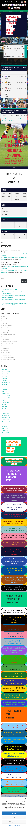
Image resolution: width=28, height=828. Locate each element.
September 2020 (6, 400)
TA (25, 73)
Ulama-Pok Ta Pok (7, 352)
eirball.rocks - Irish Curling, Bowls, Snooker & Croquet (14, 726)
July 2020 (4, 404)
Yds (16, 223)
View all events (23, 125)
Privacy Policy (17, 825)
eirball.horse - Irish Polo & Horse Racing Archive (14, 748)
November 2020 (6, 398)
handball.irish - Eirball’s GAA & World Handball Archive (14, 668)
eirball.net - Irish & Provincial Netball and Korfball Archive (14, 536)
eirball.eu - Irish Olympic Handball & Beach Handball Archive (14, 561)
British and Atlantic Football (9, 359)
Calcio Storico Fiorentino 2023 (9, 289)
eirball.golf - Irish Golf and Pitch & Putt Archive (14, 642)
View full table (23, 99)
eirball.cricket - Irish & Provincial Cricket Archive (14, 635)
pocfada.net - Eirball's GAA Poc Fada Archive (14, 689)
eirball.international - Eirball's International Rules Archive (14, 696)
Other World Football (8, 343)
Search (2, 278)
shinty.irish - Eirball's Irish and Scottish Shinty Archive (14, 682)
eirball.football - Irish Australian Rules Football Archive (14, 551)
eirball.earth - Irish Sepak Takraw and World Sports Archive (14, 580)
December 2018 (6, 435)
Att (13, 223)
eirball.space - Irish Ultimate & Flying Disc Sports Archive (14, 588)
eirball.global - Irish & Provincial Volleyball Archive (14, 529)
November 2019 (6, 417)
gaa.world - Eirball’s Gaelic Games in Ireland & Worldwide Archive (14, 659)
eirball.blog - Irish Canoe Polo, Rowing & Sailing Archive (14, 741)
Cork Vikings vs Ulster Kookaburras (11, 120)
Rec (19, 223)
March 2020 (5, 411)
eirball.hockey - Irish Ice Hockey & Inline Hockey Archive (14, 507)
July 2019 (4, 426)
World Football (6, 362)
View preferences (14, 822)
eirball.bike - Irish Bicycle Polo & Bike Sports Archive (14, 755)
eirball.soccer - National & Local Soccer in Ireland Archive (14, 611)
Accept (14, 813)
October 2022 (5, 374)
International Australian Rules (10, 341)
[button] (25, 799)
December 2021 (6, 380)
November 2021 (6, 382)
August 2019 (5, 424)
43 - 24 (19, 118)
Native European (7, 355)
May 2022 (4, 378)
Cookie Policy (10, 825)
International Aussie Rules (9, 334)
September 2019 (6, 421)
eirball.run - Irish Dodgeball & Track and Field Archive (14, 762)
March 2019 (5, 428)
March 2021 (5, 391)
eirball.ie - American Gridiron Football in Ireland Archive (14, 489)
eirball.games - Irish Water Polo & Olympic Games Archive (14, 733)
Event (11, 115)
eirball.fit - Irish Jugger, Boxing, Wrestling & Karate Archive (14, 769)
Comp (8, 223)
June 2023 (4, 369)
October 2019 (5, 419)
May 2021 (4, 389)
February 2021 (5, 393)
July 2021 (4, 384)
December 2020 (6, 395)
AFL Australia (6, 339)
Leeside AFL (5, 332)
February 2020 (5, 413)
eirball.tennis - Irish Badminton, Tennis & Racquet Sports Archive (14, 650)
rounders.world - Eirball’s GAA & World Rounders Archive (14, 675)
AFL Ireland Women (7, 325)
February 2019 (5, 430)
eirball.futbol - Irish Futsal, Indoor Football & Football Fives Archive (14, 570)
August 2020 (5, 402)
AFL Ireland (5, 323)
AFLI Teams (5, 337)
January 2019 (5, 432)
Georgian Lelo (6, 348)
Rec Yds (24, 223)
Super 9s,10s (6, 327)
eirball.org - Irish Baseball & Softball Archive (14, 515)
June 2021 (4, 387)
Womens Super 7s (7, 330)
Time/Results (19, 115)
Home (4, 316)
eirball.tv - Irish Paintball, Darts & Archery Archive (14, 790)
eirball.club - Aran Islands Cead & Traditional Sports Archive (14, 703)
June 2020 (4, 406)
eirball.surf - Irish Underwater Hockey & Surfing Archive (14, 783)
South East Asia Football (8, 357)
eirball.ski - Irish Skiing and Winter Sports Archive (14, 776)
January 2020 (5, 415)
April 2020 (4, 408)
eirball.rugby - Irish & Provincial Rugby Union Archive (14, 619)
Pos (3, 73)
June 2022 (4, 376)
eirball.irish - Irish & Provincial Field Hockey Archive (14, 628)
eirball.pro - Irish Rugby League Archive (14, 543)
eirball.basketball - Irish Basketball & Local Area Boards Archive (14, 497)
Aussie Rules (6, 321)
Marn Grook (5, 350)
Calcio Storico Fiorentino (8, 346)
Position (4, 223)
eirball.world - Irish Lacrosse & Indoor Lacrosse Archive (14, 522)
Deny (14, 817)
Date (4, 115)
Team (6, 73)
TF (22, 73)
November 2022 (6, 371)
